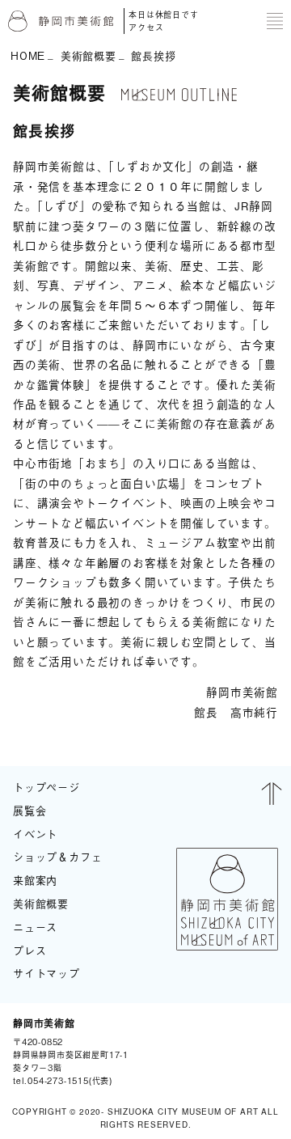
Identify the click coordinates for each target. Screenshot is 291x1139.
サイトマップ (46, 972)
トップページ (46, 786)
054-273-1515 (58, 1080)
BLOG (257, 1051)
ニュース (35, 926)
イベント (35, 833)
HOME (28, 55)
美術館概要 (88, 55)
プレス (29, 950)
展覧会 (29, 810)
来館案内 (35, 879)
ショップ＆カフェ (57, 856)
